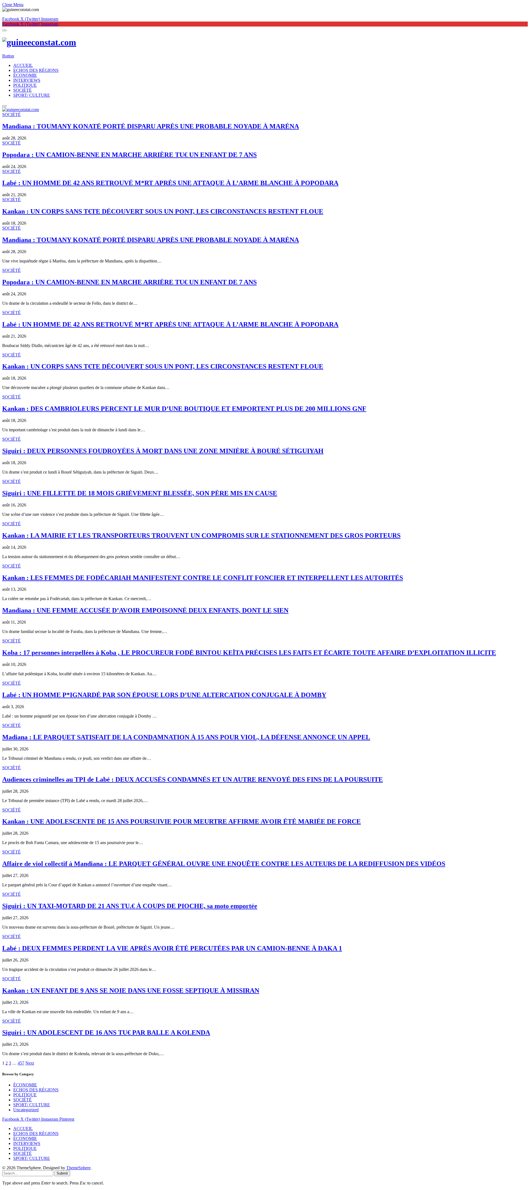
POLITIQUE (25, 85)
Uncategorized (26, 1109)
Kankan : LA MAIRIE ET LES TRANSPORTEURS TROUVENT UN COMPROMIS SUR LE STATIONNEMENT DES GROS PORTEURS (201, 535)
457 (21, 1063)
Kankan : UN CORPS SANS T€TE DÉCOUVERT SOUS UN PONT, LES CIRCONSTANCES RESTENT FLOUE (162, 211)
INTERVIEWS (26, 80)
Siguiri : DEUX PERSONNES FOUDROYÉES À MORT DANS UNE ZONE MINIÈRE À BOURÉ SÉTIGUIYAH (163, 451)
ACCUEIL (23, 65)
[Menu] (4, 30)
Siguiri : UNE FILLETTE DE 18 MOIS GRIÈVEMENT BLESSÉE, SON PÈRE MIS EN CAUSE (139, 493)
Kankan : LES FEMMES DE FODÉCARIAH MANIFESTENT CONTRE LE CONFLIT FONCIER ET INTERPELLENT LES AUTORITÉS (202, 577)
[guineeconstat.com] (265, 42)
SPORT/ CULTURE (31, 95)
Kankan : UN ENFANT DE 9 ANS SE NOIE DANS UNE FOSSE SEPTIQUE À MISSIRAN (130, 990)
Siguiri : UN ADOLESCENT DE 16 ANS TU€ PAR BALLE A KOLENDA (106, 1032)
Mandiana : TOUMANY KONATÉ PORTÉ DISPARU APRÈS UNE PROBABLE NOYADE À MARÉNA (150, 126)
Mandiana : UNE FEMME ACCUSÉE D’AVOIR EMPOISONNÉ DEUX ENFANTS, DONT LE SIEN (145, 610)
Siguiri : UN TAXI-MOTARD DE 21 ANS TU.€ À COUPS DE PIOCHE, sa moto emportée (129, 906)
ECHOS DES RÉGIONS (36, 70)
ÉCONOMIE (25, 75)
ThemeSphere (78, 1167)
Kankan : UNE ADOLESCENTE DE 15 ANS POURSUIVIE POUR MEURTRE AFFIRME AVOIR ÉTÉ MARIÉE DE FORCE (181, 821)
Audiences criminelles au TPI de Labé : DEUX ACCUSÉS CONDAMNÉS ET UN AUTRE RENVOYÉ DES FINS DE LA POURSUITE (192, 779)
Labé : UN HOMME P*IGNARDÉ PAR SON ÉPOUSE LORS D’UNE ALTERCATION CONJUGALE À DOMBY (164, 694)
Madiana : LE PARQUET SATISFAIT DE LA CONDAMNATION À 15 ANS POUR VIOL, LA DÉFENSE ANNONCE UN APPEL (186, 737)
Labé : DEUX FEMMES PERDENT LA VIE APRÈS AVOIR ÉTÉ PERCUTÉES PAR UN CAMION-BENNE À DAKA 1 (172, 948)
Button (8, 56)
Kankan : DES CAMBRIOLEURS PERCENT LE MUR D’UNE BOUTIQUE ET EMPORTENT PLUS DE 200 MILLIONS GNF (184, 408)
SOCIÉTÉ (22, 90)
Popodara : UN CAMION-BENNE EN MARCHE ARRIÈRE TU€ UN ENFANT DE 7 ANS (129, 154)
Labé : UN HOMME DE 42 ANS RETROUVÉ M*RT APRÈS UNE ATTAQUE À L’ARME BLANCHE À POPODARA (170, 182)
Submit (62, 1173)
